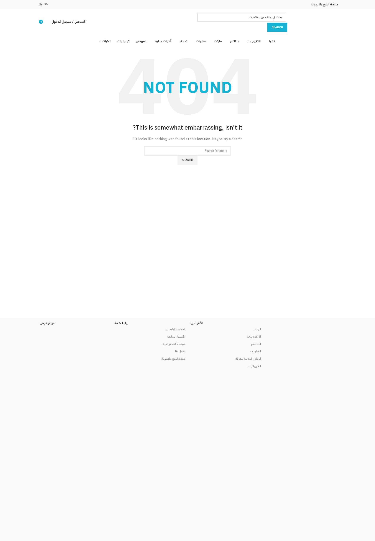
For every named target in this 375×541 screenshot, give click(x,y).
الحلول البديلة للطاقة (248, 358)
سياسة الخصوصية (174, 344)
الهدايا (257, 329)
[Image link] (300, 337)
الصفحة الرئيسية (175, 329)
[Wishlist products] (47, 21)
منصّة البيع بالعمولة (324, 4)
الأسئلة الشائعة (176, 336)
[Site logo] (312, 21)
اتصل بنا (180, 351)
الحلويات (255, 351)
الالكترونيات (254, 336)
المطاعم (256, 344)
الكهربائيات (254, 366)
